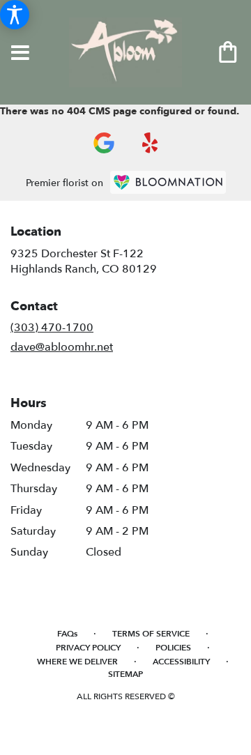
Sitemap (125, 674)
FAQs (67, 633)
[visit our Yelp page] (150, 142)
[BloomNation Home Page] (168, 182)
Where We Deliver (77, 661)
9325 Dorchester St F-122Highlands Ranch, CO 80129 (83, 261)
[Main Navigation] (20, 54)
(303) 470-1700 (51, 327)
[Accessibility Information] (14, 14)
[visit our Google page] (103, 142)
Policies (173, 647)
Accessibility (181, 661)
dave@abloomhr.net (61, 347)
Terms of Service (151, 633)
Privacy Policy (88, 647)
